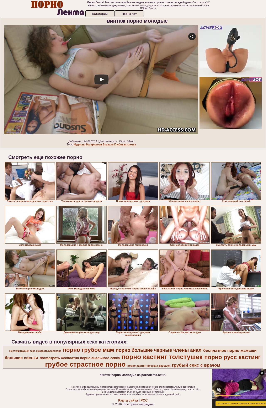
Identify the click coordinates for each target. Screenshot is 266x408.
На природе (94, 144)
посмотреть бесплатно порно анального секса (80, 358)
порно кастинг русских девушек (148, 365)
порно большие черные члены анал (159, 350)
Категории (100, 13)
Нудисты (79, 144)
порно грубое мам (88, 350)
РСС (144, 400)
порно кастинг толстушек (162, 356)
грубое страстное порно (85, 364)
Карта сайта (128, 400)
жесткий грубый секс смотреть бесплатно (35, 351)
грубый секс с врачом (196, 365)
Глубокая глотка (125, 144)
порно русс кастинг (232, 357)
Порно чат (129, 13)
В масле (108, 144)
